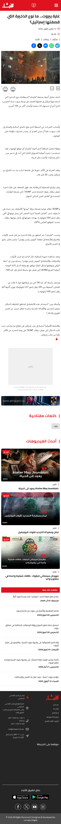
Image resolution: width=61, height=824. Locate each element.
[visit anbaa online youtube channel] (34, 806)
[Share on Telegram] (57, 45)
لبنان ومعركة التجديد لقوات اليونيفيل (38, 532)
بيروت (56, 426)
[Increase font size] (58, 88)
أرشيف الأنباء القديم (52, 721)
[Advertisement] (30, 366)
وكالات (46, 39)
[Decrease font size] (52, 88)
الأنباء (37, 39)
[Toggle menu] (56, 5)
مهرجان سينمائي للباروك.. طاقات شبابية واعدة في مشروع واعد (32, 577)
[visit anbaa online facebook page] (18, 806)
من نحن (56, 704)
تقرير (55, 484)
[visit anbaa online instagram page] (42, 806)
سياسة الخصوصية (53, 717)
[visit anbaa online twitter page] (26, 806)
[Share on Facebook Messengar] (45, 45)
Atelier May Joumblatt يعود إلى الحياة (39, 488)
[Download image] (3, 81)
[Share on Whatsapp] (51, 45)
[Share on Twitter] (39, 45)
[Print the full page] (12, 89)
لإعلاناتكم (55, 713)
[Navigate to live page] (34, 5)
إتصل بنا (56, 708)
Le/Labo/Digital (30, 820)
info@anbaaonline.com (16, 729)
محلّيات (55, 39)
